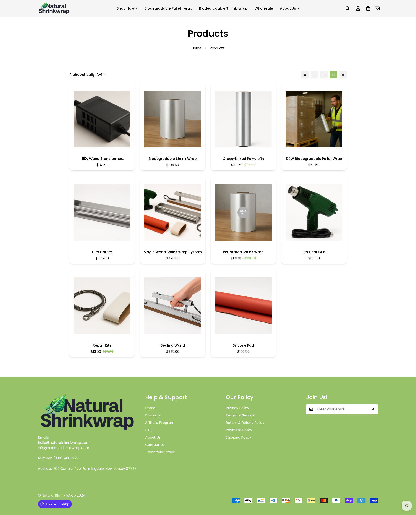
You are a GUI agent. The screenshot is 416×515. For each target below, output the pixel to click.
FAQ (148, 430)
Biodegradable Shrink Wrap (173, 158)
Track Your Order (160, 452)
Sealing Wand (173, 345)
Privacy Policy (237, 407)
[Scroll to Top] (408, 491)
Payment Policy (239, 430)
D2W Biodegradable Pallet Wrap (314, 158)
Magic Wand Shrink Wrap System (173, 251)
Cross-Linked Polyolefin (243, 158)
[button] (368, 8)
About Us (288, 8)
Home (197, 48)
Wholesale (264, 8)
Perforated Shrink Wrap (243, 251)
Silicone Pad (243, 345)
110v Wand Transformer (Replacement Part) (102, 158)
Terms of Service (240, 415)
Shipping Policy (238, 437)
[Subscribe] (373, 409)
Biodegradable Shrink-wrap (223, 8)
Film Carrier (102, 251)
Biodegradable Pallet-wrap (168, 8)
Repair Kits (102, 345)
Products (153, 415)
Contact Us (154, 444)
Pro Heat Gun (313, 251)
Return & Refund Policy (245, 422)
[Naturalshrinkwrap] (54, 8)
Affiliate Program (159, 422)
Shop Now (125, 8)
